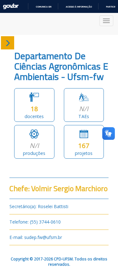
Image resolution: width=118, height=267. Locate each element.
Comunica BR (44, 6)
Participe (111, 6)
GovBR (11, 6)
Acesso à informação (79, 6)
